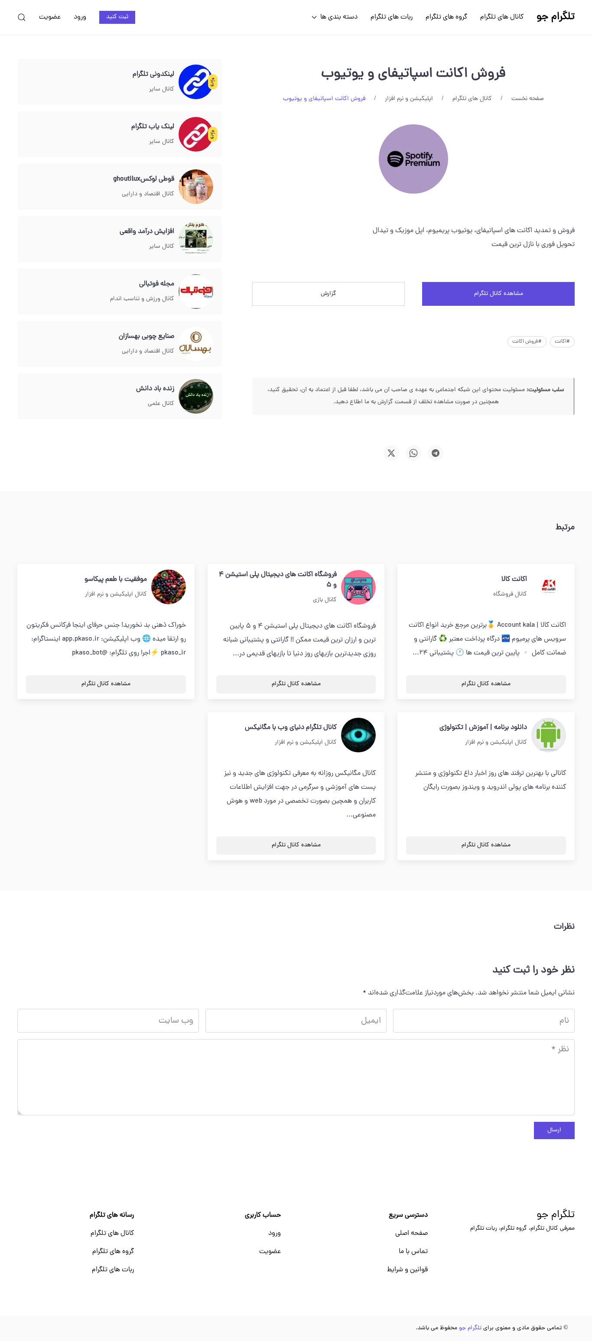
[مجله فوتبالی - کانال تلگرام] (196, 292)
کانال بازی (325, 600)
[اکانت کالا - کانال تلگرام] (548, 587)
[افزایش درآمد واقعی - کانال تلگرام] (196, 239)
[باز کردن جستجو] (21, 17)
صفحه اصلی (411, 1233)
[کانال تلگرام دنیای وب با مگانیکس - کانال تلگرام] (358, 735)
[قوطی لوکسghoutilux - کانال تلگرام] (196, 187)
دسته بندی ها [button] (339, 17)
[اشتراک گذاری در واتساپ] (413, 453)
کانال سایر (161, 89)
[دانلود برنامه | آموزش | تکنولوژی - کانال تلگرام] (548, 735)
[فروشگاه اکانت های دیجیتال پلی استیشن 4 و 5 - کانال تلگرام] (358, 588)
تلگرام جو (556, 1215)
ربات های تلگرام (392, 17)
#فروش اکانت (527, 342)
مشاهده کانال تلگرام (498, 293)
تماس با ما (413, 1252)
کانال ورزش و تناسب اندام (142, 299)
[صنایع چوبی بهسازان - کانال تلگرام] (196, 344)
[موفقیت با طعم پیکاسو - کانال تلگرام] (168, 587)
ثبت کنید (117, 17)
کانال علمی (161, 403)
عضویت (50, 17)
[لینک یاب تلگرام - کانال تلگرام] (196, 135)
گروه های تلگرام (446, 17)
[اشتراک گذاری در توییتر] (391, 453)
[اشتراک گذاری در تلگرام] (435, 453)
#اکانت (562, 342)
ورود (80, 17)
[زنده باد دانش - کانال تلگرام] (196, 397)
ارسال (554, 1130)
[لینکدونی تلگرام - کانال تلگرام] (196, 82)
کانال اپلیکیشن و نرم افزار (116, 594)
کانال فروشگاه (510, 594)
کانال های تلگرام (502, 17)
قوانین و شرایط (407, 1270)
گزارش (328, 293)
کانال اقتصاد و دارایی (148, 194)
